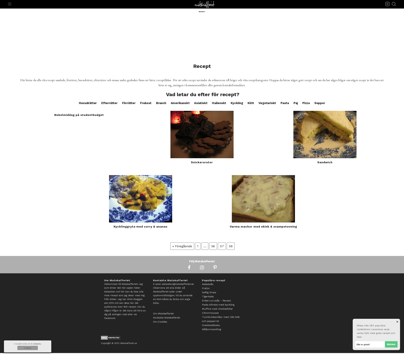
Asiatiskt (200, 103)
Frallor (206, 288)
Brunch (161, 103)
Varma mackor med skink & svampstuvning (263, 226)
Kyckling (237, 103)
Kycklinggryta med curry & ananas (140, 226)
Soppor (319, 103)
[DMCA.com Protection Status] (110, 338)
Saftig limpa (209, 292)
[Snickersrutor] (202, 134)
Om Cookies (160, 321)
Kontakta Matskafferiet (166, 317)
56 (213, 246)
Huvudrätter (88, 103)
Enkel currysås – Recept (216, 300)
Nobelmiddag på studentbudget (79, 115)
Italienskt (219, 103)
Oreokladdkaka (211, 325)
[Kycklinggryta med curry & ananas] (140, 198)
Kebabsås (207, 284)
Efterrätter (109, 103)
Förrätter (129, 103)
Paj (296, 103)
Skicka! (391, 344)
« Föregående (182, 246)
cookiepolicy (37, 344)
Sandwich (325, 162)
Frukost (146, 103)
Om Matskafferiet (163, 313)
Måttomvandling (211, 329)
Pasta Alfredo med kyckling (218, 304)
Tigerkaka (208, 296)
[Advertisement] (202, 40)
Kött (251, 103)
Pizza (306, 103)
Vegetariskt (267, 103)
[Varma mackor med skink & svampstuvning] (263, 198)
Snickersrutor (202, 162)
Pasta (285, 103)
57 (222, 246)
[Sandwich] (324, 134)
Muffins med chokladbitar (217, 308)
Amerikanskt (180, 103)
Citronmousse (210, 312)
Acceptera (27, 348)
